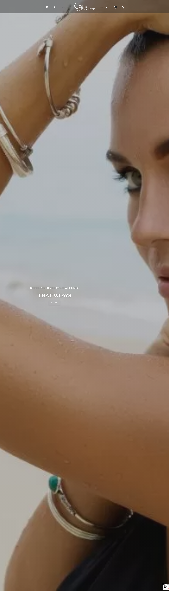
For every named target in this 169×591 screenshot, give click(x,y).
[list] (115, 8)
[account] (55, 8)
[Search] (122, 7)
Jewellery (66, 8)
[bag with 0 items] (47, 8)
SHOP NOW (54, 303)
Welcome (104, 8)
